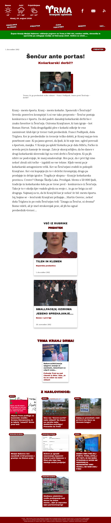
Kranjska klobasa (11, 26)
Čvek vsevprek (58, 26)
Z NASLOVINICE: (55, 391)
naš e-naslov (86, 518)
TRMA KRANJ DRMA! (55, 340)
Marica (82, 26)
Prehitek (35, 26)
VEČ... (102, 26)
